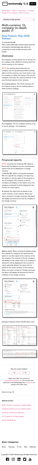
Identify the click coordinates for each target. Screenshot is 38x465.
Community (29, 382)
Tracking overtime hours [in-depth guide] (16, 409)
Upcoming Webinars (9, 420)
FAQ (25, 447)
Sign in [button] (33, 3)
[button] (27, 3)
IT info (19, 447)
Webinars (33, 447)
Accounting (22, 10)
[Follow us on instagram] (13, 459)
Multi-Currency (24, 13)
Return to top (7, 392)
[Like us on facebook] (7, 459)
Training (11, 447)
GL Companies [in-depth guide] (13, 416)
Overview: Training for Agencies (13, 413)
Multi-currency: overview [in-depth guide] (16, 405)
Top (22, 460)
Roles (14, 10)
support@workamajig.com (12, 380)
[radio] (13, 372)
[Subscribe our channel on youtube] (30, 459)
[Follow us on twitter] (24, 459)
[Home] (12, 4)
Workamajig (6, 10)
